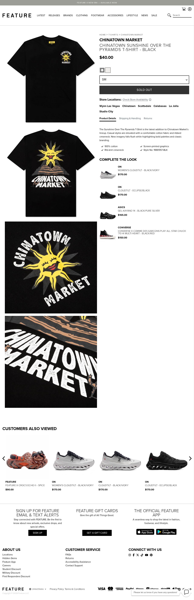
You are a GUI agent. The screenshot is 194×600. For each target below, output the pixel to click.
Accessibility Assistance (78, 561)
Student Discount (11, 569)
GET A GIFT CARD (97, 532)
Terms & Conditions (75, 589)
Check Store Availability (135, 99)
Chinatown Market (132, 35)
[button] (4, 458)
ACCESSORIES (115, 15)
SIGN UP (37, 532)
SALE (154, 15)
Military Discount (11, 572)
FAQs (68, 554)
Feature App (9, 561)
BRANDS (68, 15)
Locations (7, 554)
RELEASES (54, 15)
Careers (6, 565)
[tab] (109, 119)
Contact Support (74, 565)
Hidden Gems (9, 558)
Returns (69, 558)
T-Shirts (113, 35)
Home (102, 35)
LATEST (41, 15)
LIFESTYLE (132, 15)
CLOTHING (82, 15)
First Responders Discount (16, 576)
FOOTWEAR (97, 15)
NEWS (144, 15)
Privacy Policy (57, 589)
